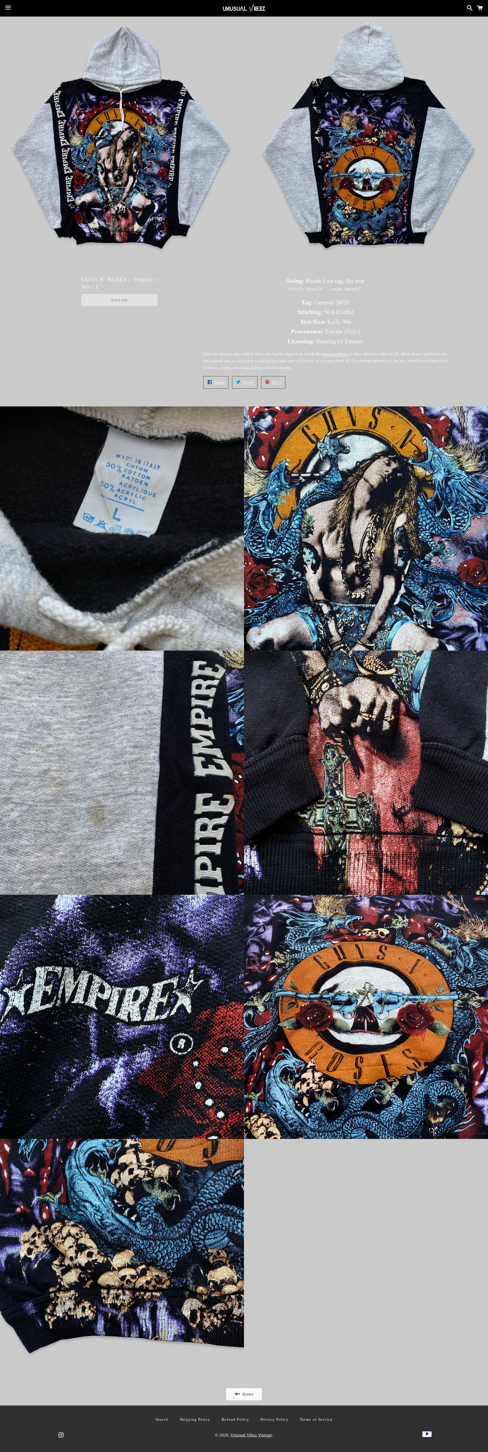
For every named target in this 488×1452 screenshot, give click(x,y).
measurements (335, 353)
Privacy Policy (275, 1419)
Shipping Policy (195, 1419)
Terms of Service (316, 1419)
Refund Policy (235, 1419)
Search (162, 1419)
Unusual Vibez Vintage (251, 1435)
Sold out (119, 300)
